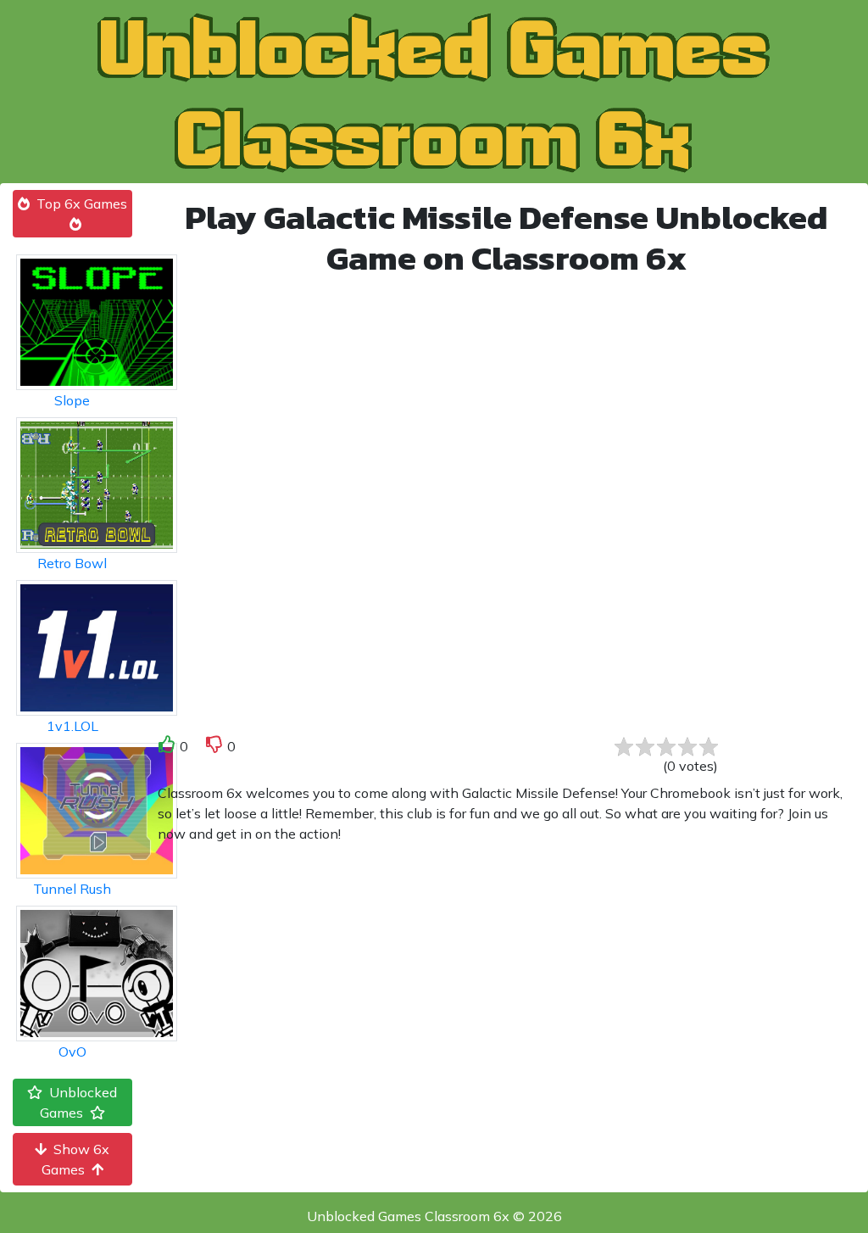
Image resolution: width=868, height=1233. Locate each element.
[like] (167, 747)
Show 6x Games (76, 1159)
